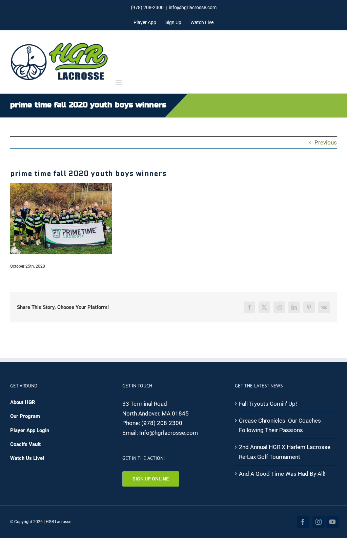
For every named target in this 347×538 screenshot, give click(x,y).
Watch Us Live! (27, 458)
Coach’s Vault (25, 444)
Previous (325, 142)
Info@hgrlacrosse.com (168, 432)
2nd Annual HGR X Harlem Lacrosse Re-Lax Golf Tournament (284, 452)
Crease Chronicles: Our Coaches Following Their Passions (280, 425)
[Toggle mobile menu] (119, 82)
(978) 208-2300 (161, 423)
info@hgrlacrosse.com (193, 7)
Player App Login (29, 430)
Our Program (25, 416)
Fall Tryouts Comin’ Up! (268, 403)
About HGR (22, 402)
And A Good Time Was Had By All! (282, 473)
